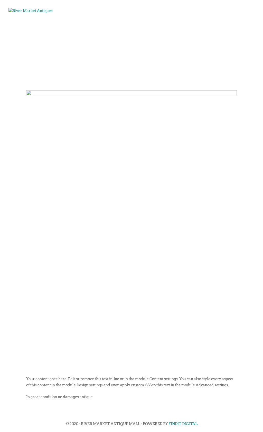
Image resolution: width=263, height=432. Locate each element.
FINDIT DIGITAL (183, 424)
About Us (85, 27)
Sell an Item (144, 27)
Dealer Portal (231, 27)
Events (113, 27)
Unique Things (187, 27)
